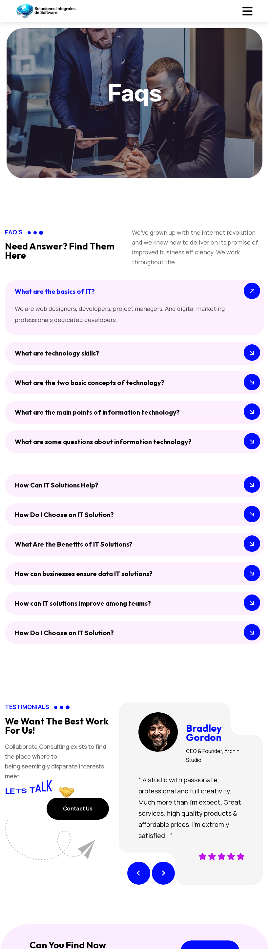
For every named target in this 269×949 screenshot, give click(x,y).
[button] (138, 873)
